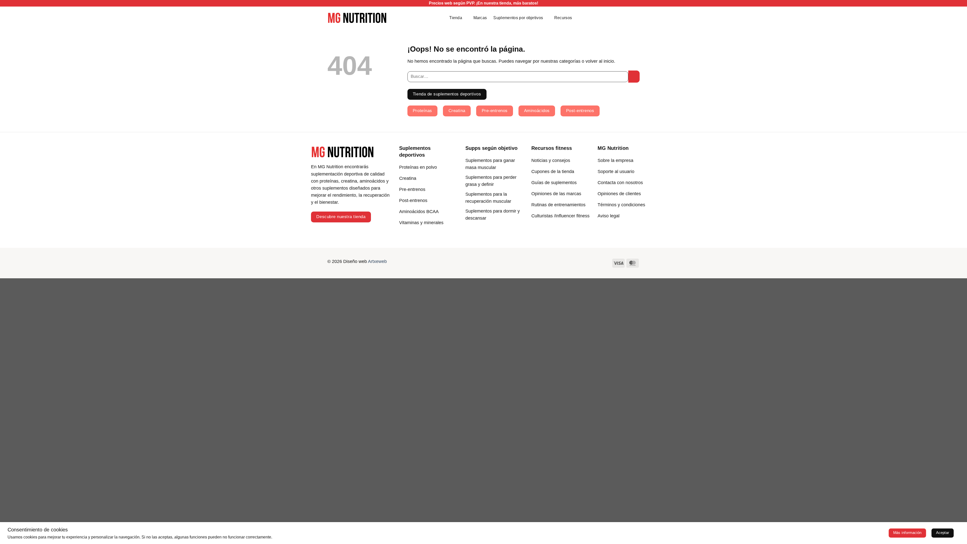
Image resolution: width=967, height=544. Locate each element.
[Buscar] (634, 17)
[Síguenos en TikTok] (466, 262)
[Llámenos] (492, 262)
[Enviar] (634, 77)
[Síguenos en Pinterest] (501, 262)
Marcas (480, 18)
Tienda (455, 18)
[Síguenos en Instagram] (457, 262)
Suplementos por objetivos (518, 18)
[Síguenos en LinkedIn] (510, 262)
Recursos (563, 18)
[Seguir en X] (475, 262)
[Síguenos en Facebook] (448, 262)
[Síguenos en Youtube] (519, 262)
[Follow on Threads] (483, 262)
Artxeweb (377, 261)
